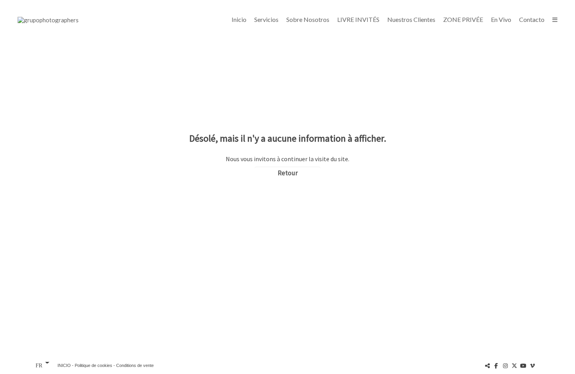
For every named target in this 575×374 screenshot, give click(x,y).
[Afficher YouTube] (523, 365)
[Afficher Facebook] (496, 365)
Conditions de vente (135, 365)
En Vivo (501, 19)
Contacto (531, 19)
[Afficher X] (514, 365)
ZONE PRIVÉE (463, 19)
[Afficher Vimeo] (532, 365)
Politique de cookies (93, 365)
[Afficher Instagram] (505, 365)
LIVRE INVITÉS (358, 19)
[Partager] (487, 365)
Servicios (266, 19)
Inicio (239, 19)
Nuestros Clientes (411, 19)
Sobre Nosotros (307, 19)
